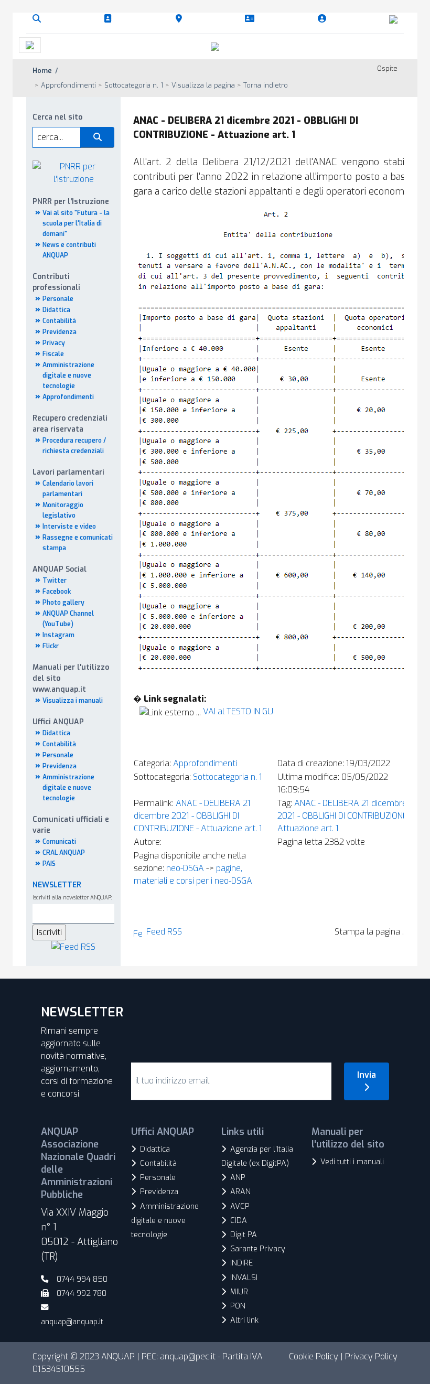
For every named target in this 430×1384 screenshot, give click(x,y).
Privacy (53, 343)
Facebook (56, 591)
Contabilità (59, 321)
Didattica (56, 310)
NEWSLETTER (57, 885)
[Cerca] (39, 19)
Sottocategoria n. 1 (227, 776)
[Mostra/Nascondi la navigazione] (30, 45)
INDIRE (241, 1263)
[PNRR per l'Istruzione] (73, 172)
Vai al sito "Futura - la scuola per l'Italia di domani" (76, 223)
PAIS (49, 864)
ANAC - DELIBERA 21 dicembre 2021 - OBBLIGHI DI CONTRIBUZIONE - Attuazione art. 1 (198, 816)
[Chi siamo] (110, 19)
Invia (366, 1074)
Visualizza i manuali (72, 700)
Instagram (58, 635)
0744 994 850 (82, 1279)
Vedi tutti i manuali (352, 1162)
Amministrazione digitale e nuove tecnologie (68, 375)
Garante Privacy (257, 1249)
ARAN (240, 1192)
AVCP (240, 1206)
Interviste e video (69, 526)
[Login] (324, 19)
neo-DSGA (185, 868)
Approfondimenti (68, 397)
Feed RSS (164, 931)
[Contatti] (252, 19)
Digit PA (243, 1235)
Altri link (244, 1320)
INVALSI (243, 1278)
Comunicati (59, 842)
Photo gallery (63, 602)
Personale (57, 299)
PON (237, 1306)
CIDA (238, 1221)
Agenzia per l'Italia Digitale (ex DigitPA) (257, 1156)
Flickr (50, 646)
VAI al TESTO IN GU (238, 711)
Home (42, 70)
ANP (237, 1178)
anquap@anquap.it (72, 1322)
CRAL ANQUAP (63, 853)
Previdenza (59, 332)
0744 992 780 (81, 1294)
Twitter (54, 580)
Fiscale (53, 354)
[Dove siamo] (181, 19)
